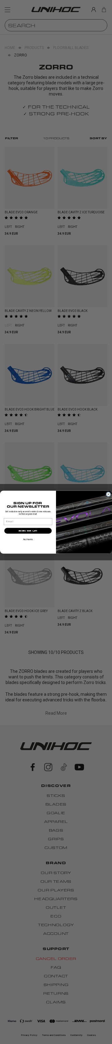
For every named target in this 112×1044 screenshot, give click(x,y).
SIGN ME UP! (27, 530)
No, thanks (28, 539)
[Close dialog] (108, 494)
